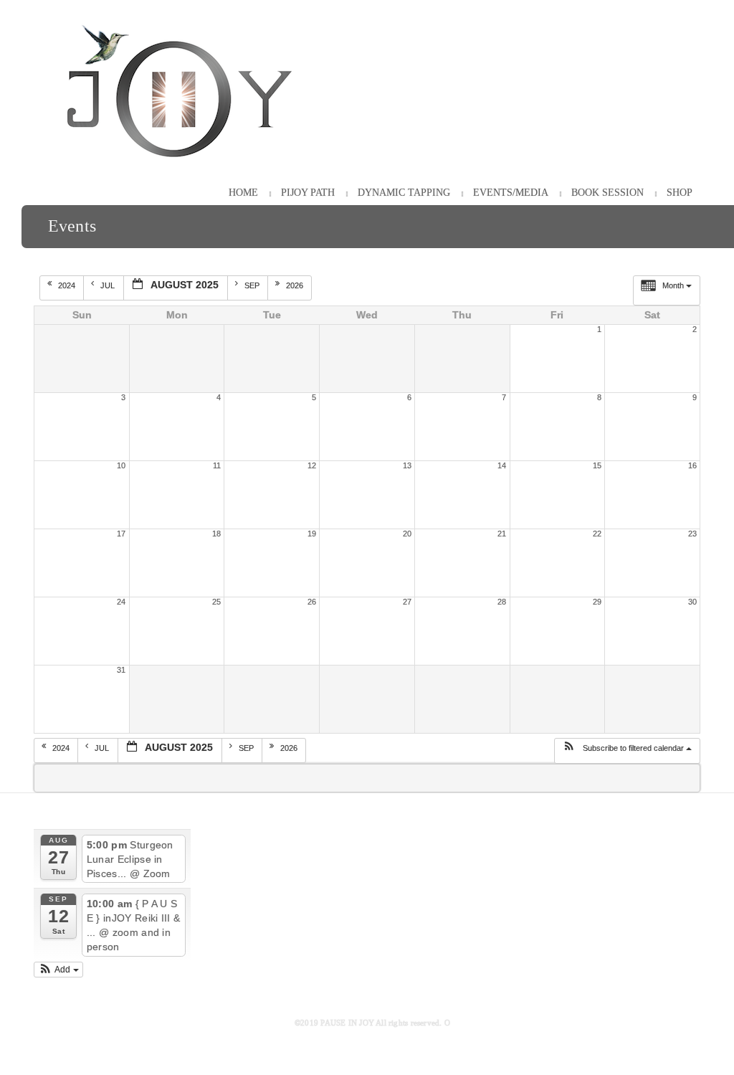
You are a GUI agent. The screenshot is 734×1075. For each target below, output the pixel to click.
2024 (67, 285)
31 (121, 670)
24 (121, 601)
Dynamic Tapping (404, 192)
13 (407, 465)
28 (501, 601)
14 (501, 465)
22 (597, 533)
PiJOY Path (308, 192)
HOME (243, 192)
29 (597, 601)
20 (407, 533)
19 (312, 533)
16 (692, 465)
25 (216, 601)
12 (312, 465)
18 (216, 533)
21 (501, 533)
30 (692, 601)
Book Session (607, 192)
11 (217, 465)
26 (312, 601)
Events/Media (510, 192)
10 (121, 465)
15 (597, 465)
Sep (253, 285)
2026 (295, 285)
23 (692, 533)
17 (121, 533)
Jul (108, 285)
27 (407, 601)
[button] (627, 751)
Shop (679, 192)
